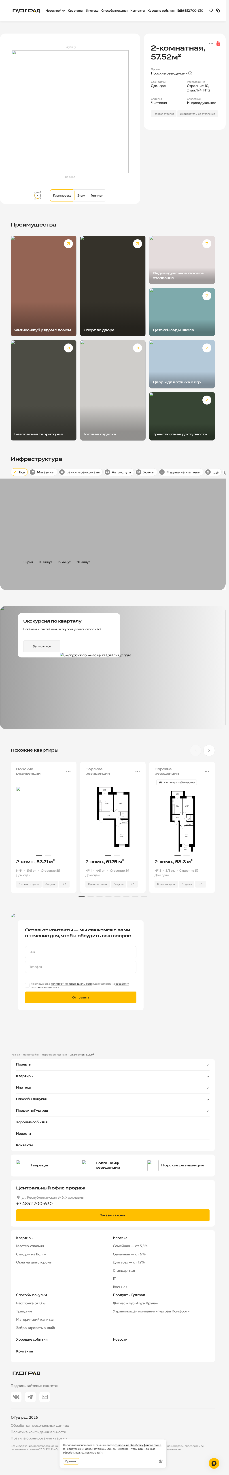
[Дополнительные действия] (211, 43)
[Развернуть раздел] (121, 1064)
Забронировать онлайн (36, 1327)
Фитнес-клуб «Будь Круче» (135, 1303)
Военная (120, 1286)
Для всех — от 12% (129, 1262)
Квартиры (25, 1076)
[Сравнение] (218, 10)
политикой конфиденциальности (71, 983)
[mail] (44, 1397)
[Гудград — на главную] (26, 10)
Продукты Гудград (32, 1110)
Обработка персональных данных (40, 1425)
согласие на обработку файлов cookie (137, 1445)
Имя (33, 952)
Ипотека (23, 1087)
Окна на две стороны (34, 1262)
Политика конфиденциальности (38, 1432)
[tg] (30, 1397)
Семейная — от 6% (129, 1254)
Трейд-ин (24, 1311)
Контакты (24, 1145)
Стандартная (124, 1270)
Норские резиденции (54, 1054)
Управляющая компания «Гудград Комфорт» (151, 1311)
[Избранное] (211, 10)
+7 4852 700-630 (190, 10)
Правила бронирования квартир (39, 1438)
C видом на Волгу (31, 1254)
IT (114, 1278)
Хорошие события (31, 1122)
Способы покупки (31, 1099)
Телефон (36, 967)
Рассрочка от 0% (30, 1303)
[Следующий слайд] (209, 750)
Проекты (24, 1064)
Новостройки (30, 1054)
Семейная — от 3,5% (130, 1246)
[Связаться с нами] (214, 1463)
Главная (15, 1054)
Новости (23, 1133)
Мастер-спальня (30, 1246)
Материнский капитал (35, 1319)
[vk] (16, 1397)
